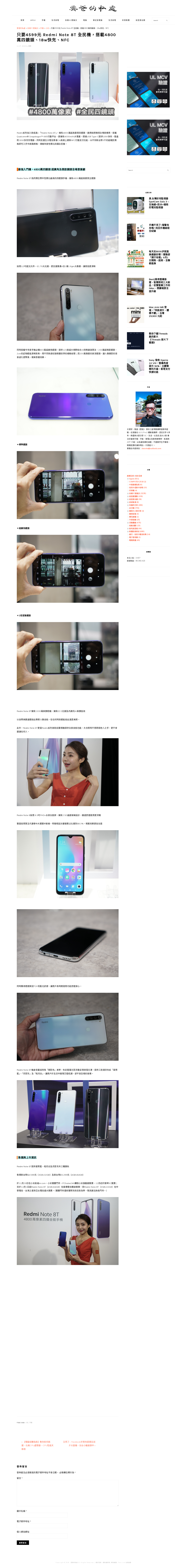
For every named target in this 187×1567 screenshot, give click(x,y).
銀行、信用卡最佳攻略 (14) (139, 534)
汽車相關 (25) (134, 520)
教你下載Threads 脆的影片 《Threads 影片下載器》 (158, 338)
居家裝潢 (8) (134, 502)
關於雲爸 (98, 1562)
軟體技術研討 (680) (136, 531)
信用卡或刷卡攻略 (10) (138, 487)
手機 (30, 1423)
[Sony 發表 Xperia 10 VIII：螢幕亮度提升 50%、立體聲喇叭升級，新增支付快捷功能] (135, 368)
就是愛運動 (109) (136, 496)
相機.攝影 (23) (134, 525)
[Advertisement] (68, 1298)
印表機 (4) (133, 490)
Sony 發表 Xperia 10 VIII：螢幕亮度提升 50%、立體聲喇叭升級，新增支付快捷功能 (159, 366)
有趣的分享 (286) (136, 505)
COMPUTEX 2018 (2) (137, 482)
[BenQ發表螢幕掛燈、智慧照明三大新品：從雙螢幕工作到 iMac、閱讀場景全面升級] (135, 287)
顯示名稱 (22, 1511)
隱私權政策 (106, 1562)
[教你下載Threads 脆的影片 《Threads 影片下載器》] (135, 341)
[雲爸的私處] (93, 13)
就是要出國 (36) (135, 499)
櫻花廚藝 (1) (134, 517)
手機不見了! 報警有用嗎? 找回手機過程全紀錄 (159, 228)
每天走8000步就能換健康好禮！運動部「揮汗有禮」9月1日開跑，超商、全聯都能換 (159, 257)
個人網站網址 (23, 1531)
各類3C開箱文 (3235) (137, 493)
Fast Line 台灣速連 (124, 1562)
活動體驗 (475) (135, 523)
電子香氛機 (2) (135, 537)
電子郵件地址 (24, 1521)
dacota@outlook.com (151, 448)
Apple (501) (134, 479)
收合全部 (138, 476)
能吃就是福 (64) (135, 528)
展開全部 (130, 476)
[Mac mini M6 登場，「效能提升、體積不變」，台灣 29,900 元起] (135, 315)
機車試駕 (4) (134, 514)
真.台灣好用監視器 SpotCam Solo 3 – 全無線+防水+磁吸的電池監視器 (159, 203)
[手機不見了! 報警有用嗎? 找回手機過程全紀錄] (135, 233)
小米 (27, 1423)
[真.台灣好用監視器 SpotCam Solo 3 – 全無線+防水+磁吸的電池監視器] (135, 206)
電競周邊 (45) (134, 540)
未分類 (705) (134, 508)
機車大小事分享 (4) (136, 511)
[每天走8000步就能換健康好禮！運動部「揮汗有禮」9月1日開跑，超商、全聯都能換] (135, 259)
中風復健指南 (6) (135, 485)
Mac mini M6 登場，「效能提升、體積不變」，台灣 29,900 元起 (159, 312)
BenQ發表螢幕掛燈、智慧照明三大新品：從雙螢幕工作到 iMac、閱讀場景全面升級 (159, 285)
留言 (20, 1478)
